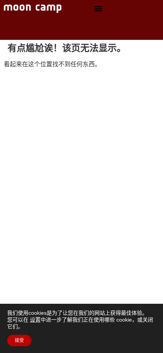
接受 (19, 340)
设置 (35, 320)
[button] (98, 8)
